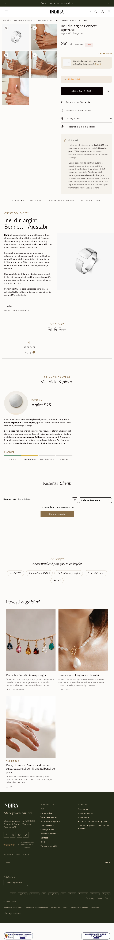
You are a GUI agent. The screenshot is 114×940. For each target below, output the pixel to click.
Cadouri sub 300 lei (39, 573)
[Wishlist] (89, 12)
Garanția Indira (47, 829)
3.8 (29, 352)
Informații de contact (12, 913)
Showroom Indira (85, 813)
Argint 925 (15, 573)
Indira (13, 901)
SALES (57, 580)
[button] (6, 12)
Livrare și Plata (47, 825)
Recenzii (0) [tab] (9, 499)
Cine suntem (83, 809)
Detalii (98, 64)
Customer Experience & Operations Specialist (93, 827)
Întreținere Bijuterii (49, 817)
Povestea (17, 200)
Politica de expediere (79, 907)
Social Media (83, 817)
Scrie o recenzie (57, 514)
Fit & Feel (36, 200)
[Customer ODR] (95, 936)
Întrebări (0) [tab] (24, 499)
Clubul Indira (46, 813)
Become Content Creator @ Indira (93, 821)
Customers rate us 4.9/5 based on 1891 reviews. (26, 844)
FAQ (42, 809)
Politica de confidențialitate (37, 907)
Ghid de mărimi (105, 54)
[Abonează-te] (107, 862)
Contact (44, 838)
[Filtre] (75, 500)
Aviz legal (95, 907)
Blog (43, 842)
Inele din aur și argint (23, 20)
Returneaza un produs (51, 821)
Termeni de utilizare (59, 907)
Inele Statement (44, 20)
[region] (57, 426)
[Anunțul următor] (108, 3)
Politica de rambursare (13, 907)
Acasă (6, 20)
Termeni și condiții (49, 846)
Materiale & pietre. (62, 200)
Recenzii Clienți (92, 200)
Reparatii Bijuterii (48, 833)
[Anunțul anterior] (6, 3)
